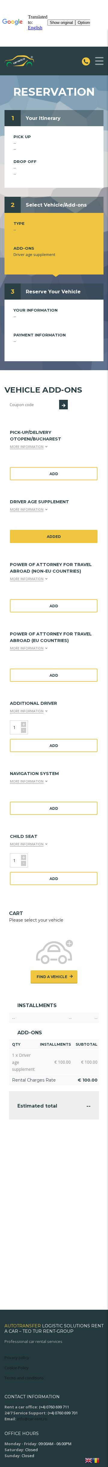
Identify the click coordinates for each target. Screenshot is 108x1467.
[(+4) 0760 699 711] (87, 61)
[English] (88, 1460)
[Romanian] (95, 1460)
